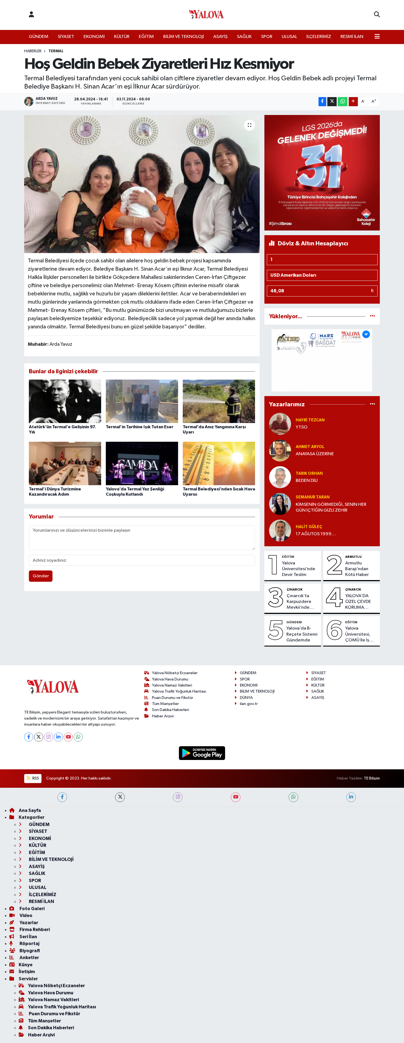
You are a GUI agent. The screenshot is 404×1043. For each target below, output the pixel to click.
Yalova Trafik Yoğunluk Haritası (179, 691)
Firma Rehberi (34, 929)
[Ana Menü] (377, 36)
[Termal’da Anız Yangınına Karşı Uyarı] (219, 401)
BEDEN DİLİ (307, 480)
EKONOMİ (94, 36)
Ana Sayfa (30, 810)
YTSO (302, 427)
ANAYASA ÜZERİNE (315, 454)
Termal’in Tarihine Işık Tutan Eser (139, 427)
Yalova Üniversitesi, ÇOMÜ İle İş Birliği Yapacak (360, 634)
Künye (25, 964)
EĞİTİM (146, 36)
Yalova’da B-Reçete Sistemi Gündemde (301, 634)
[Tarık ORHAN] (280, 477)
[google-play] (202, 753)
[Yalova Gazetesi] (206, 15)
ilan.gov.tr (249, 704)
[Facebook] (28, 737)
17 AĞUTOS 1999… (316, 534)
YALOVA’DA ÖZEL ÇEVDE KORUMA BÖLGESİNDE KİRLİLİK (358, 602)
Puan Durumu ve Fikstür (172, 698)
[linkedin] (351, 797)
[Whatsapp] (78, 737)
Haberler (32, 51)
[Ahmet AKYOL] (280, 450)
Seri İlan (28, 936)
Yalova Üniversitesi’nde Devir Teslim (298, 569)
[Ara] (377, 14)
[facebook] (62, 797)
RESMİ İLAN (352, 36)
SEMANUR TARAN (313, 497)
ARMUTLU (353, 556)
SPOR (266, 36)
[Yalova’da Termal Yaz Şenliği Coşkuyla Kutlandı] (142, 463)
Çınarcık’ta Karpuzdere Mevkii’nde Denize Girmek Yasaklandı (302, 602)
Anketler (29, 957)
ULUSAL (289, 36)
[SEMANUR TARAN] (280, 503)
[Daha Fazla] (353, 101)
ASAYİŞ (220, 36)
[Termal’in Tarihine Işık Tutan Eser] (142, 401)
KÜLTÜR (121, 36)
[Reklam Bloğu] (322, 172)
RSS (35, 778)
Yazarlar (28, 922)
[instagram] (177, 797)
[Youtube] (68, 737)
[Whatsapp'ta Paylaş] (342, 101)
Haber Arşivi (163, 716)
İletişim (27, 971)
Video (25, 915)
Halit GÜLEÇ (309, 527)
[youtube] (235, 797)
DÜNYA (246, 698)
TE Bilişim (372, 778)
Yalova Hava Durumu (170, 679)
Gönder (41, 576)
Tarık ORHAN (309, 473)
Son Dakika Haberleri (170, 710)
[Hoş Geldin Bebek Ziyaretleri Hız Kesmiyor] (142, 184)
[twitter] (120, 797)
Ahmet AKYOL (310, 447)
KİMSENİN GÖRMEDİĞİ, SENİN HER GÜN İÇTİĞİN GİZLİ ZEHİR (331, 507)
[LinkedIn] (58, 737)
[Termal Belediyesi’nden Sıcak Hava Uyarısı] (219, 463)
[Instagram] (48, 737)
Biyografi (29, 950)
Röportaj (29, 943)
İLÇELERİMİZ (318, 36)
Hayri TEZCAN (310, 420)
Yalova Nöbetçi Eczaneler (175, 673)
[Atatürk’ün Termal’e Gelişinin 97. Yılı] (65, 401)
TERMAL (55, 51)
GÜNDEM (38, 36)
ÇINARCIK (295, 589)
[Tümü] (372, 316)
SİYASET (66, 36)
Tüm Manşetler (165, 704)
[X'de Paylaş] (332, 101)
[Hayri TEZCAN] (280, 423)
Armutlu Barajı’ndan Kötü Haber (357, 569)
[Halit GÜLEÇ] (280, 530)
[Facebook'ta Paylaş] (322, 101)
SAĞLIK (244, 36)
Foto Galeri (32, 908)
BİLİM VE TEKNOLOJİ (183, 36)
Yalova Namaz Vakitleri (172, 685)
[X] (38, 737)
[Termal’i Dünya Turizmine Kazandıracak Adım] (65, 463)
